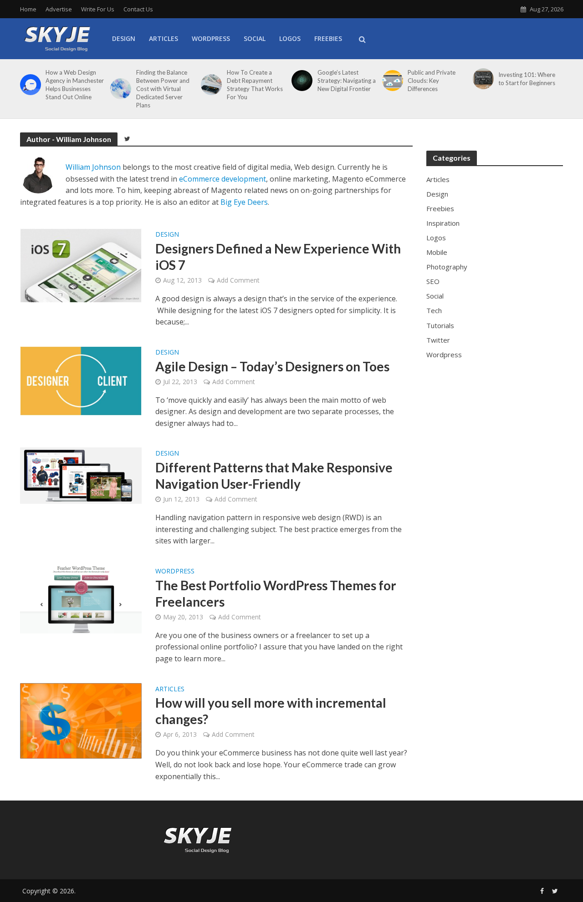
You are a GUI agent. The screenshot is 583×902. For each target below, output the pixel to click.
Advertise (59, 9)
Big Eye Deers (244, 202)
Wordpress (174, 571)
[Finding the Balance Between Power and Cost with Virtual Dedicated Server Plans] (119, 88)
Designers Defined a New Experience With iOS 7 (278, 257)
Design (123, 38)
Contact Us (138, 9)
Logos (290, 38)
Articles (163, 38)
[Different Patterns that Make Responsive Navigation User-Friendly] (81, 475)
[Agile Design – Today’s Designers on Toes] (81, 380)
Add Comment (238, 280)
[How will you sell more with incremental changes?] (81, 720)
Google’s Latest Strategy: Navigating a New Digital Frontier (346, 80)
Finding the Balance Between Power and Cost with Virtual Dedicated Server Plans (162, 89)
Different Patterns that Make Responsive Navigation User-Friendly (274, 476)
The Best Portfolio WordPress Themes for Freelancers (275, 593)
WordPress (211, 38)
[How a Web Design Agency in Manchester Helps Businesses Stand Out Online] (29, 84)
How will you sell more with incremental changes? (270, 711)
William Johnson (93, 167)
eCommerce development (222, 179)
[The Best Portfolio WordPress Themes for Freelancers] (81, 598)
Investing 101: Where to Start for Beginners (526, 78)
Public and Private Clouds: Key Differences (431, 80)
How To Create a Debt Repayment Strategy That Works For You (255, 85)
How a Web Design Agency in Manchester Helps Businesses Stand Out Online (75, 85)
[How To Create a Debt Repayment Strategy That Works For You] (210, 84)
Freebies (328, 38)
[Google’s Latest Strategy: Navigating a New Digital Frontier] (300, 80)
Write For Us (97, 9)
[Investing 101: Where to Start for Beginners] (482, 78)
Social (255, 38)
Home (28, 9)
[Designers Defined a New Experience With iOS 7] (81, 265)
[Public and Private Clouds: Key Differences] (391, 80)
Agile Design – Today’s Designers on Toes (272, 366)
